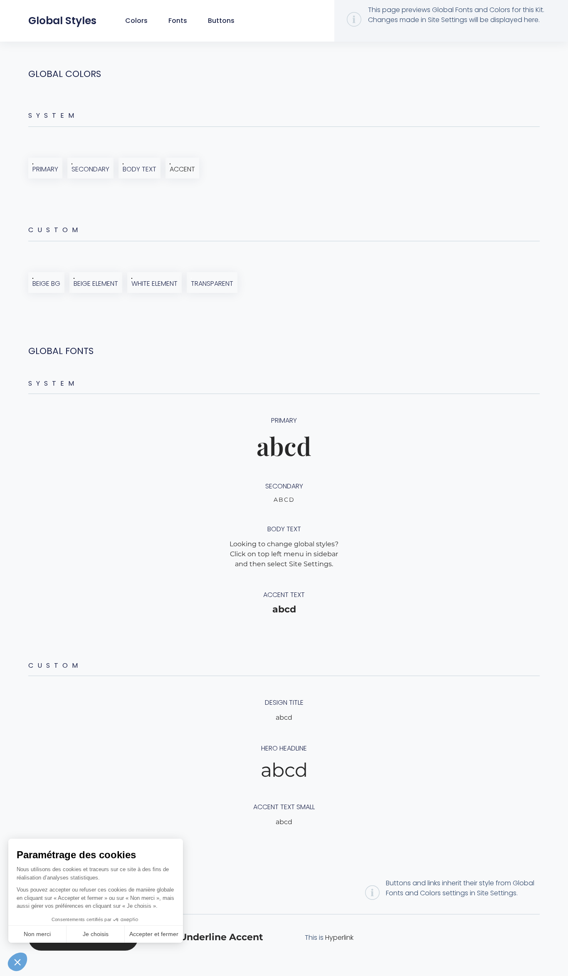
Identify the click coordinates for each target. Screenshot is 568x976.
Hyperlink (339, 937)
